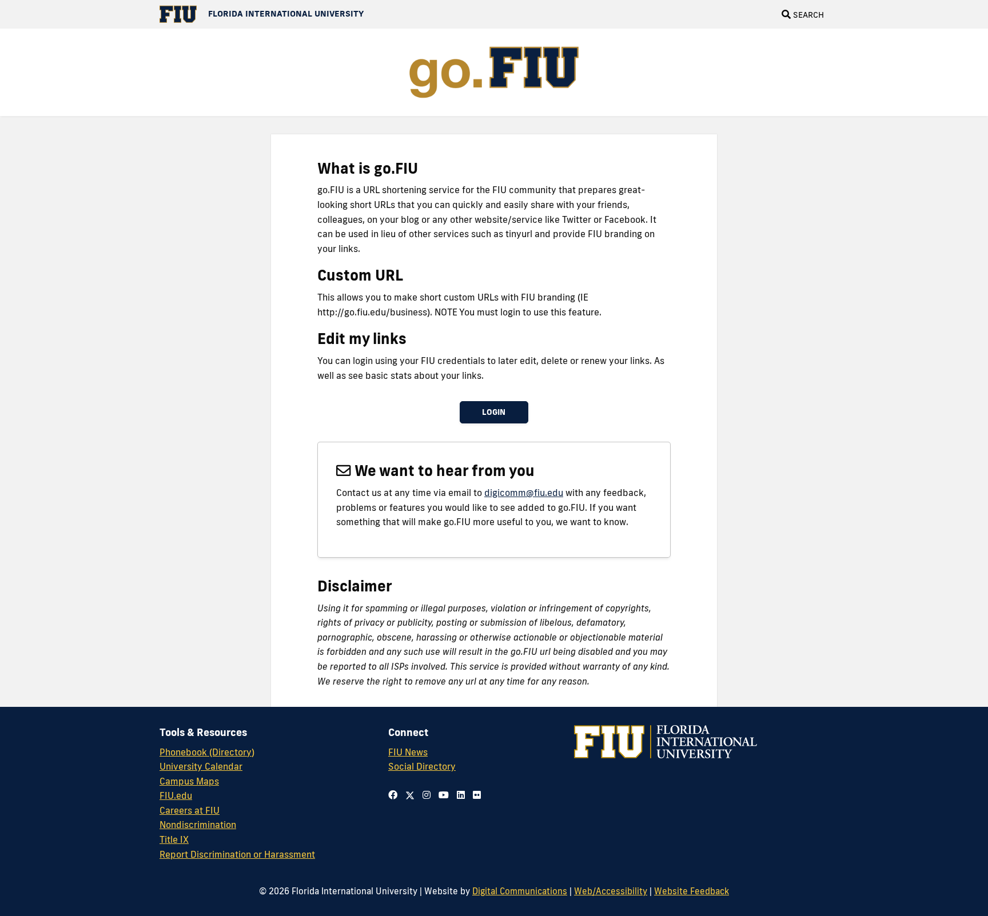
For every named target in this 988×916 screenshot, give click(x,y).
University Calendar (201, 766)
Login (493, 412)
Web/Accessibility (610, 891)
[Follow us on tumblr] (461, 795)
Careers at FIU (190, 810)
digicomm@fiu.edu (523, 492)
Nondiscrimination (198, 824)
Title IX (174, 839)
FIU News (408, 752)
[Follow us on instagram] (427, 795)
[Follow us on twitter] (410, 795)
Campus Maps (189, 781)
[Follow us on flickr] (477, 795)
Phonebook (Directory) (207, 752)
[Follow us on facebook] (392, 795)
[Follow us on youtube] (444, 795)
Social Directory (422, 766)
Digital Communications (519, 891)
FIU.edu (176, 795)
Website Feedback (691, 891)
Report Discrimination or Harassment (237, 854)
